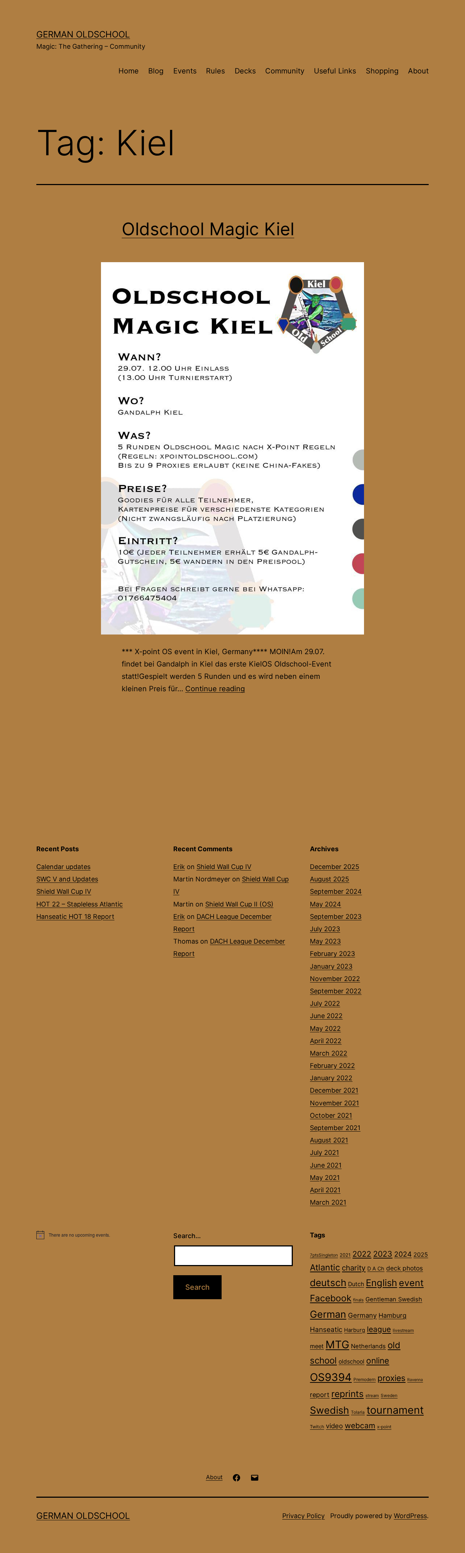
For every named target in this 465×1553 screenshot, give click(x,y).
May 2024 (325, 904)
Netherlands (368, 1346)
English (381, 1282)
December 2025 (334, 866)
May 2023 (325, 941)
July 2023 (325, 929)
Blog (155, 71)
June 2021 (325, 1165)
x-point (384, 1426)
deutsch (328, 1282)
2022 (361, 1253)
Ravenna (415, 1379)
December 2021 (334, 1090)
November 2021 (334, 1103)
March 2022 (328, 1053)
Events (185, 71)
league (379, 1329)
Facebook (330, 1298)
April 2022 (325, 1041)
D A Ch (375, 1268)
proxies (391, 1378)
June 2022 (326, 1016)
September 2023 (335, 916)
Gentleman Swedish (393, 1299)
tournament (395, 1410)
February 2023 (332, 953)
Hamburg (393, 1315)
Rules (215, 71)
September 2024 (336, 891)
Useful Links (335, 71)
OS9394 (331, 1377)
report (319, 1394)
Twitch (317, 1426)
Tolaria (358, 1412)
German (328, 1314)
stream (372, 1395)
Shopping (382, 71)
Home (128, 71)
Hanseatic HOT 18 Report (75, 916)
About (418, 71)
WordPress (410, 1516)
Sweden (389, 1395)
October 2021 (331, 1115)
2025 (420, 1254)
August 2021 (329, 1140)
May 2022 (325, 1028)
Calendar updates (63, 866)
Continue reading (215, 688)
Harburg (354, 1330)
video (334, 1426)
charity (353, 1267)
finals (358, 1299)
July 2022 (325, 1003)
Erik (179, 866)
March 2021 (328, 1202)
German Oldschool (83, 34)
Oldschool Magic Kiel (208, 229)
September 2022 (335, 991)
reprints (347, 1393)
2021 (345, 1255)
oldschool (351, 1361)
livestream (403, 1330)
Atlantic (325, 1267)
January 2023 (331, 966)
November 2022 (335, 978)
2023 (382, 1253)
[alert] (95, 1234)
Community (284, 71)
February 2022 (332, 1065)
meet (317, 1346)
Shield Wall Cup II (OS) (239, 904)
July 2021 (324, 1152)
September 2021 (335, 1128)
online (377, 1360)
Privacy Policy (303, 1516)
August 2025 (329, 879)
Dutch (356, 1284)
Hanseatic (326, 1329)
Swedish (329, 1410)
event (411, 1282)
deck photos (404, 1268)
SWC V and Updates (67, 879)
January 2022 (331, 1078)
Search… (187, 1236)
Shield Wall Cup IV (63, 891)
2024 (403, 1254)
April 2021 (325, 1190)
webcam (360, 1425)
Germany (362, 1315)
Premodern (364, 1379)
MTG (337, 1344)
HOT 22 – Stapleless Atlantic (79, 904)
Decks (245, 71)
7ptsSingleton (324, 1255)
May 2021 (325, 1177)
